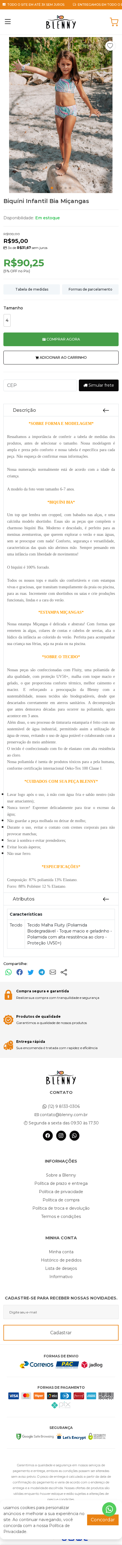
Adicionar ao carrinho (63, 357)
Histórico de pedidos (61, 1260)
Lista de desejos (61, 1268)
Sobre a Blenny (61, 1175)
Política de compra (61, 1200)
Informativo (61, 1276)
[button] (110, 46)
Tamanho (13, 308)
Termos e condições (61, 1216)
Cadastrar (61, 1332)
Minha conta (61, 1251)
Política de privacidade (61, 1191)
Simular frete (100, 385)
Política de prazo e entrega (61, 1183)
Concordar (103, 1519)
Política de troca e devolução (61, 1208)
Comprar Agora (63, 339)
